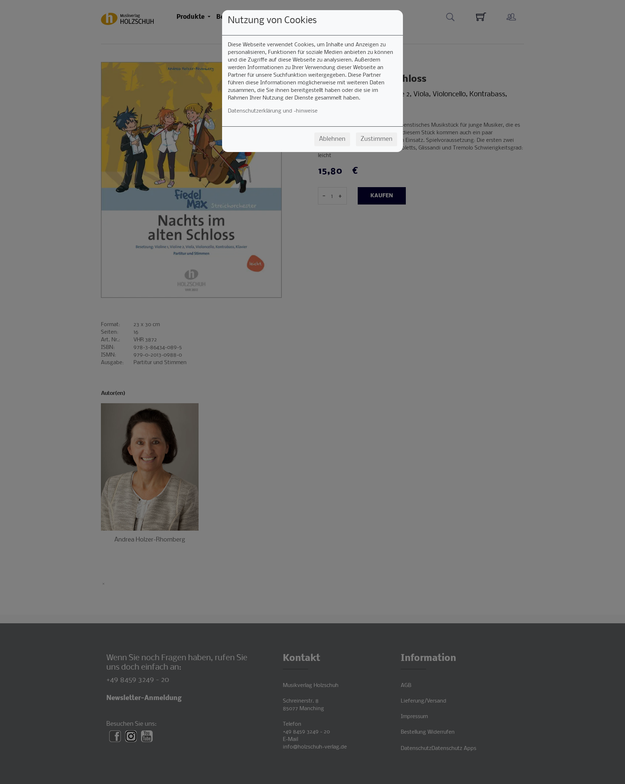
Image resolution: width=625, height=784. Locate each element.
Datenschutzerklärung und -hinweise (273, 111)
